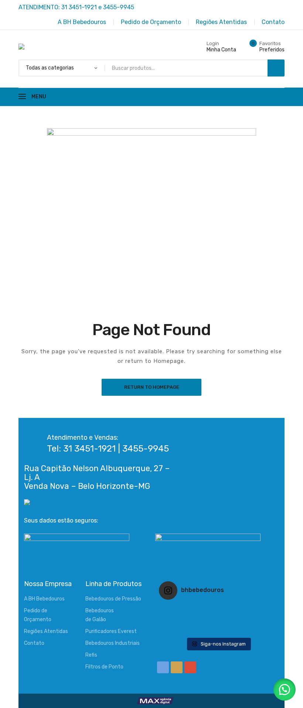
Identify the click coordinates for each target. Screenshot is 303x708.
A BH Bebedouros (44, 599)
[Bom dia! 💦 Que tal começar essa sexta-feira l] (218, 629)
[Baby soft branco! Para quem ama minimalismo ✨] (179, 620)
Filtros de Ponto (104, 667)
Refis (91, 655)
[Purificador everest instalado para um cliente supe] (218, 610)
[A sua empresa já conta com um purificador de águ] (179, 629)
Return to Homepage (151, 387)
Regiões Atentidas (46, 631)
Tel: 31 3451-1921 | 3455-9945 (108, 448)
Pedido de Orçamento (37, 615)
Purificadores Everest (111, 631)
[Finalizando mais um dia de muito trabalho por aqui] (179, 610)
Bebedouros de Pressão (113, 599)
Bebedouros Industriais (112, 643)
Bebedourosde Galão (99, 615)
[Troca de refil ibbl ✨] (257, 629)
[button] (284, 689)
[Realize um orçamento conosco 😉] (218, 620)
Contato (34, 643)
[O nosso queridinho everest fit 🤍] (257, 610)
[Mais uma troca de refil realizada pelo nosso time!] (257, 620)
